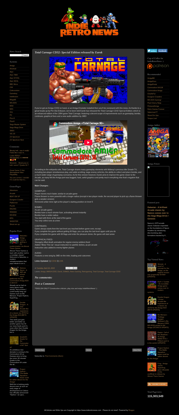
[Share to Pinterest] (76, 268)
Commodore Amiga (154, 90)
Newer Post (40, 350)
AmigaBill (151, 78)
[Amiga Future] (158, 157)
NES (11, 109)
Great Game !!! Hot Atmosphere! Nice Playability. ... (17, 172)
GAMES (66, 271)
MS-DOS (13, 103)
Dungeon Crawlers (154, 97)
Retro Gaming (75, 271)
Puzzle (12, 206)
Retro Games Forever (155, 109)
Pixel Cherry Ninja (154, 103)
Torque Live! (152, 118)
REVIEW (13, 215)
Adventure (14, 190)
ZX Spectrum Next (17, 140)
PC (11, 115)
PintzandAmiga (153, 106)
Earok (60, 271)
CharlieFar (151, 94)
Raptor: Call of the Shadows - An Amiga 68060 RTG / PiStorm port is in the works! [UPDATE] (158, 337)
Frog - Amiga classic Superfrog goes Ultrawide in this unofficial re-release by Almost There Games (158, 370)
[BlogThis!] (69, 268)
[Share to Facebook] (73, 268)
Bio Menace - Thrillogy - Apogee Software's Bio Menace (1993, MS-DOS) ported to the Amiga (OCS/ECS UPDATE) (158, 321)
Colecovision (14, 90)
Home (89, 350)
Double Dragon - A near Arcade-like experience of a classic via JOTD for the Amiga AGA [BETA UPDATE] (158, 303)
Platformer (14, 203)
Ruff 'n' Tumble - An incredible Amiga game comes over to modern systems (158, 287)
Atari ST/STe (14, 78)
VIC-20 (12, 134)
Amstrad (13, 69)
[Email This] (67, 268)
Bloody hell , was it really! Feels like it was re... (19, 152)
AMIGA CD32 (51, 271)
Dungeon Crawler (16, 200)
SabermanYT (152, 112)
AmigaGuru (151, 81)
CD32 (54, 261)
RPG (11, 218)
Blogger (131, 410)
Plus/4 (12, 121)
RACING (13, 209)
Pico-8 (12, 118)
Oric (11, 112)
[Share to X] (71, 268)
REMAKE (13, 212)
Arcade (12, 193)
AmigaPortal (152, 84)
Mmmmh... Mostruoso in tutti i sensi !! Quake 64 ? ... (19, 165)
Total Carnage (98, 271)
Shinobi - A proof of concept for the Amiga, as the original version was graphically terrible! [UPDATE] (158, 270)
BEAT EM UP (15, 196)
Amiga (43, 271)
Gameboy (13, 93)
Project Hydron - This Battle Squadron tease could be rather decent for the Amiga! (158, 353)
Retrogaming (87, 271)
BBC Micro (14, 84)
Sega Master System (18, 124)
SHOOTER (14, 221)
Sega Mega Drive (16, 127)
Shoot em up (15, 224)
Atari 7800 (14, 75)
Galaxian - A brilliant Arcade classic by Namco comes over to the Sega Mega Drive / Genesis (158, 213)
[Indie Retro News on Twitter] (152, 52)
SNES (12, 131)
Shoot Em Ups (153, 115)
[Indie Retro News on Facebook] (162, 52)
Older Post (137, 350)
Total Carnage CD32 (112, 271)
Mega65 (13, 100)
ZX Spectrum (15, 137)
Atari (11, 72)
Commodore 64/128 (155, 87)
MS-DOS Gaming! (154, 100)
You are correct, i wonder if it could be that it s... (19, 179)
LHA (61, 261)
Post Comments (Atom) (54, 356)
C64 (11, 87)
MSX (11, 106)
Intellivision (14, 97)
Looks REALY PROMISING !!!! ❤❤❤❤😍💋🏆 (19, 158)
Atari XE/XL (14, 81)
